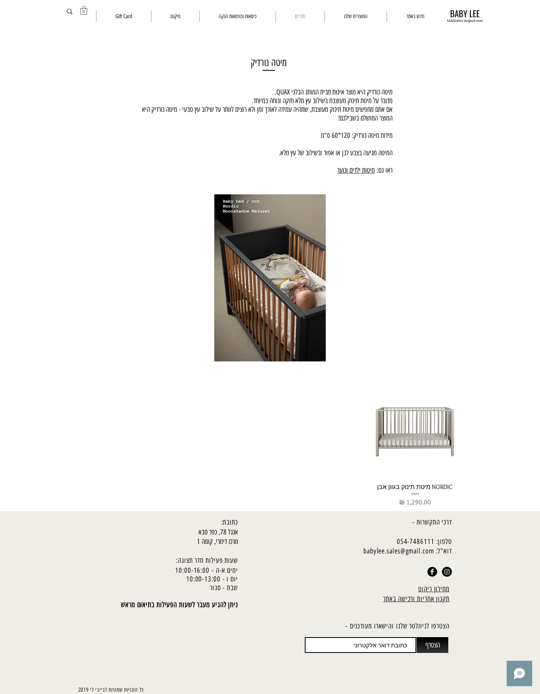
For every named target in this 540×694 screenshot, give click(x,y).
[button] (83, 10)
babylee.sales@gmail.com (398, 551)
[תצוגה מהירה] (415, 431)
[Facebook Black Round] (432, 572)
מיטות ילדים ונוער (356, 170)
